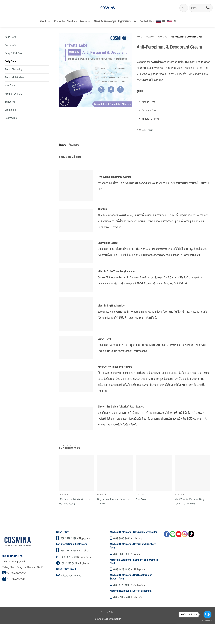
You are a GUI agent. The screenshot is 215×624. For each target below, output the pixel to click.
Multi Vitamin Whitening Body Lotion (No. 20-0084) (189, 501)
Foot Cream (141, 499)
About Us (44, 21)
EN (174, 21)
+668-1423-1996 (121, 569)
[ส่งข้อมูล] (208, 8)
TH (163, 21)
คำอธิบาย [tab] (62, 145)
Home (139, 37)
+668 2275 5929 (68, 557)
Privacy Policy (108, 612)
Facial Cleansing (14, 69)
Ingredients (124, 21)
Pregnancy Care (13, 93)
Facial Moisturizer (14, 77)
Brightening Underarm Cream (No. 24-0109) (114, 501)
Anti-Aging (11, 45)
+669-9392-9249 (121, 554)
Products (85, 21)
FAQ (135, 21)
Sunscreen (10, 101)
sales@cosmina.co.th (72, 575)
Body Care (10, 61)
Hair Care (10, 85)
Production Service (64, 21)
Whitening (10, 110)
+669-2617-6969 (67, 550)
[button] (64, 101)
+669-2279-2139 (67, 538)
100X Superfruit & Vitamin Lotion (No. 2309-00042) (75, 501)
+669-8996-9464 (121, 538)
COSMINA (107, 8)
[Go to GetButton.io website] (207, 621)
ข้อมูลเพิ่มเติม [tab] (74, 145)
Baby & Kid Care (14, 53)
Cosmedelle (11, 118)
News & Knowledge (105, 21)
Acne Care (10, 37)
